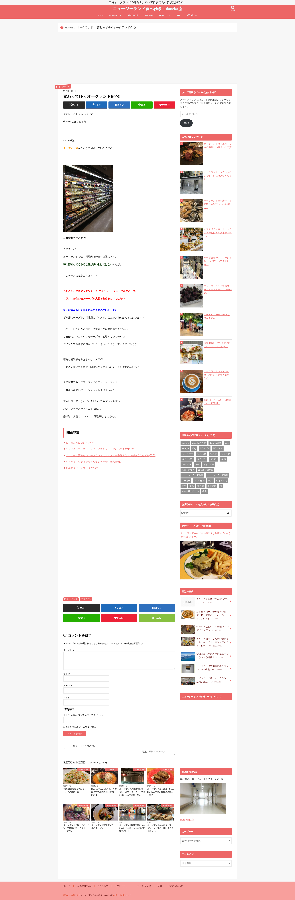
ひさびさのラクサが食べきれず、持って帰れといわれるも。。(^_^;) (211, 615)
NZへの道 (204, 448)
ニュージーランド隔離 (217, 475)
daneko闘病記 (187, 820)
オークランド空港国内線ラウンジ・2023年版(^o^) (212, 668)
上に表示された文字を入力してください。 (83, 715)
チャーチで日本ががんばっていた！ (212, 601)
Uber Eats (186, 464)
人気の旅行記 (132, 15)
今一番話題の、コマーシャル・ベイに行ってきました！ (218, 261)
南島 (191, 486)
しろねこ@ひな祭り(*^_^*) (80, 442)
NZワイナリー (164, 15)
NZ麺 (223, 459)
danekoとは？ (115, 15)
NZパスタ (201, 453)
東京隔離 (212, 486)
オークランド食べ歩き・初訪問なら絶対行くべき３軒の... (218, 204)
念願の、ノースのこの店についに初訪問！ (218, 401)
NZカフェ (217, 448)
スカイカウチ (188, 470)
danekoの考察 (199, 443)
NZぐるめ (149, 15)
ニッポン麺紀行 (205, 470)
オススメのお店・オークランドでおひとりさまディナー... (218, 232)
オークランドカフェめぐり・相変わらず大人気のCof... (216, 374)
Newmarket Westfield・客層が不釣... (217, 316)
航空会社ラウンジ (190, 491)
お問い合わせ (191, 15)
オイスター (208, 464)
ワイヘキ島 (221, 480)
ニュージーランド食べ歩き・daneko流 (147, 8)
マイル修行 (199, 480)
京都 (178, 15)
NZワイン (201, 459)
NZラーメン (187, 459)
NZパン (213, 453)
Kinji (194, 448)
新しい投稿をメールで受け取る (81, 727)
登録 (186, 123)
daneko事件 (215, 443)
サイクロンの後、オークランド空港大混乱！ (212, 680)
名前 (66, 673)
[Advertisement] (147, 57)
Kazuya (185, 448)
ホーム (100, 15)
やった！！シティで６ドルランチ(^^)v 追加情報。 (94, 461)
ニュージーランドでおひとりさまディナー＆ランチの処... (218, 289)
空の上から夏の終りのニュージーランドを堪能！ (212, 655)
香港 (204, 491)
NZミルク (225, 453)
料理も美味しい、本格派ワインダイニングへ (212, 628)
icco (227, 443)
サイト (66, 697)
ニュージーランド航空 (192, 475)
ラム (210, 480)
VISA (197, 464)
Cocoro (185, 443)
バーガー (186, 480)
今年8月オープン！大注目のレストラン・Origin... (217, 345)
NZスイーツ (187, 453)
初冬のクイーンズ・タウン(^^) (82, 468)
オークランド (72, 599)
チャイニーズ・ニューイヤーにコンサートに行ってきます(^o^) (100, 449)
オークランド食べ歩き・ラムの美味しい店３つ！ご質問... (218, 147)
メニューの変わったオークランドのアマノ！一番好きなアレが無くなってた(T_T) (110, 455)
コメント (69, 650)
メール (68, 685)
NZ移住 (213, 459)
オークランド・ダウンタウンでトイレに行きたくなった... (218, 175)
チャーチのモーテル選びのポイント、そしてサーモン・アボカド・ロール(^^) (212, 642)
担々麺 (200, 486)
